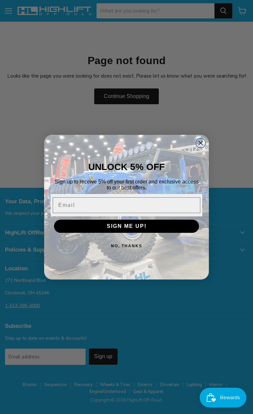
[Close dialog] (201, 143)
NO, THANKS (126, 246)
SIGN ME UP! (127, 226)
